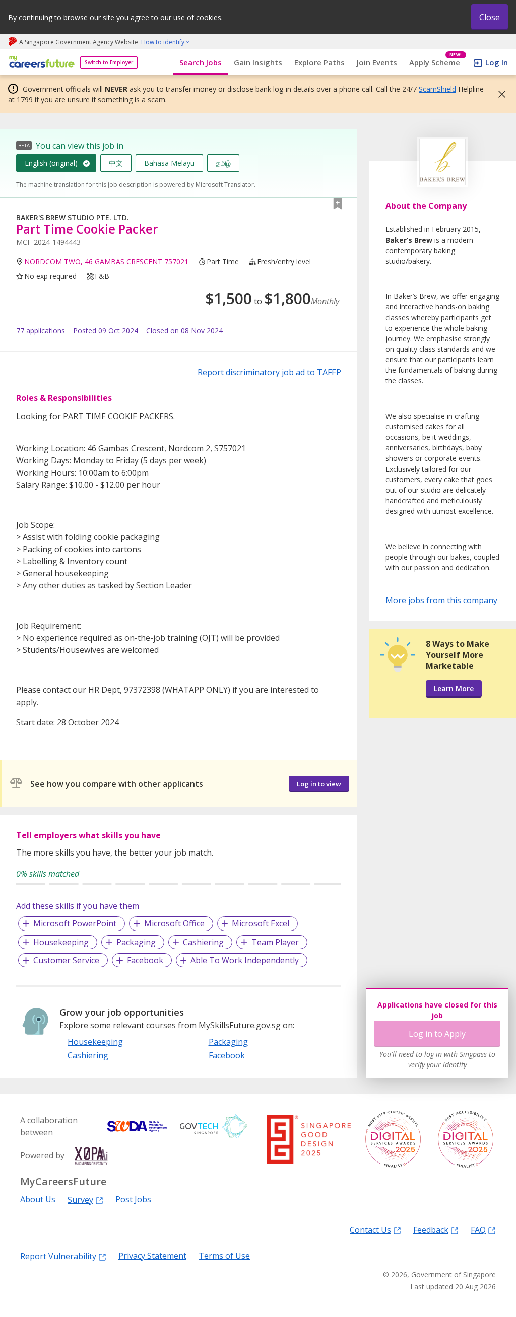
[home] (40, 62)
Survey (80, 1199)
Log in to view (319, 783)
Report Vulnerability (58, 1256)
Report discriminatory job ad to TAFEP (269, 372)
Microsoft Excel (260, 923)
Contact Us (370, 1229)
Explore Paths (319, 62)
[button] (499, 94)
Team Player (275, 942)
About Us (37, 1199)
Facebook (145, 960)
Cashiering (203, 942)
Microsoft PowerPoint (74, 923)
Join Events (377, 62)
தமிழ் (223, 163)
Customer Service (66, 960)
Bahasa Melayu (169, 163)
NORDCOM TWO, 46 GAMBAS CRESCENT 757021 (106, 261)
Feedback (430, 1229)
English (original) (51, 163)
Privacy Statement (152, 1256)
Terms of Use (224, 1256)
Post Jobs (133, 1199)
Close (489, 17)
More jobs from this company (441, 600)
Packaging (136, 942)
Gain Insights (258, 62)
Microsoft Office (174, 923)
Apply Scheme (435, 62)
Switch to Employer (109, 62)
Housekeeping (61, 942)
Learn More (454, 688)
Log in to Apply (437, 1033)
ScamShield (437, 89)
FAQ (478, 1229)
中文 (116, 163)
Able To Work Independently (244, 960)
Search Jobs (200, 62)
